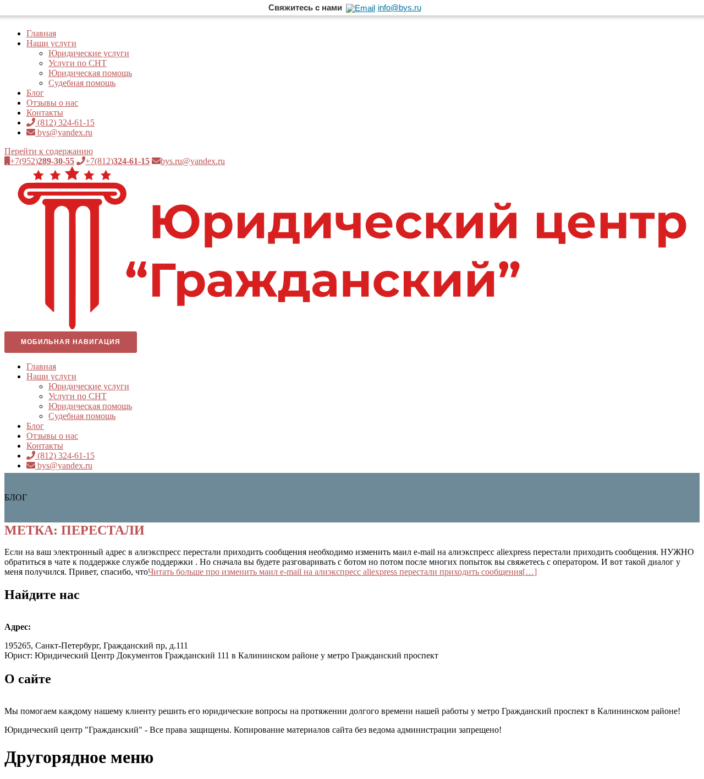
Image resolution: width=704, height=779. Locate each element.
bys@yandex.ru (63, 132)
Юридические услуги (88, 53)
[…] (342, 571)
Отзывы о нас (52, 102)
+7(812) (117, 161)
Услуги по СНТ (77, 63)
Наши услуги (51, 43)
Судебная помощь (82, 83)
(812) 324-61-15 (65, 122)
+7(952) (42, 161)
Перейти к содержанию (48, 151)
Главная (41, 33)
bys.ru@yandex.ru (193, 161)
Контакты (44, 112)
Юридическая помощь (90, 73)
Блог (35, 92)
